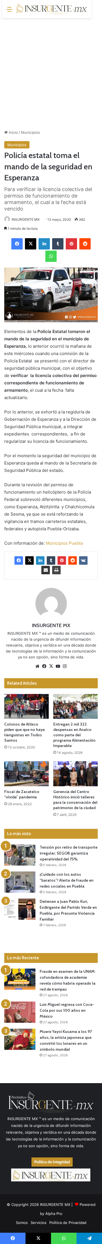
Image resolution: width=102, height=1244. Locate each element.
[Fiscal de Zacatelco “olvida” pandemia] (26, 773)
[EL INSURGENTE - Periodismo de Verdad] (51, 9)
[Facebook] (17, 243)
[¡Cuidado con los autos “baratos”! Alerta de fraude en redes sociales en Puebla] (19, 882)
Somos (22, 1222)
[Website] (37, 666)
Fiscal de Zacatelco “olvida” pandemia (21, 794)
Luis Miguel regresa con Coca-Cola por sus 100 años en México (67, 1010)
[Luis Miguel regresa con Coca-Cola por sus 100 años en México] (19, 1012)
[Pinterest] (71, 243)
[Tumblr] (57, 243)
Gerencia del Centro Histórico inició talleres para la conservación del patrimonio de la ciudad (75, 799)
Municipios (30, 132)
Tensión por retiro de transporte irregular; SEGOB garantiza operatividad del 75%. (68, 853)
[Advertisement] (51, 71)
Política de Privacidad (67, 1222)
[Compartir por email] (45, 570)
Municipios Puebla (64, 543)
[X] (30, 243)
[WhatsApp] (51, 256)
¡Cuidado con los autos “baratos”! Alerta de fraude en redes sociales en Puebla (67, 880)
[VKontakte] (83, 560)
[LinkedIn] (44, 243)
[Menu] (9, 11)
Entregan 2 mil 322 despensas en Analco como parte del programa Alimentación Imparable (74, 735)
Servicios (38, 1222)
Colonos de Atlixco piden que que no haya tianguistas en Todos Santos (24, 732)
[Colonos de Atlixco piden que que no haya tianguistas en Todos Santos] (26, 706)
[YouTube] (57, 666)
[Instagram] (64, 666)
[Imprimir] (56, 570)
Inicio (13, 132)
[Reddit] (85, 243)
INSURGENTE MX (26, 219)
